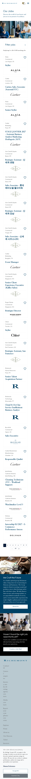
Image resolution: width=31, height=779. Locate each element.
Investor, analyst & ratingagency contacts (5, 689)
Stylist (7, 65)
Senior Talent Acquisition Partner (13, 378)
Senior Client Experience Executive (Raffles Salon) (14, 285)
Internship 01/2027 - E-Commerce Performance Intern (15, 527)
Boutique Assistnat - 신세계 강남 (15, 212)
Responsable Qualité (14, 459)
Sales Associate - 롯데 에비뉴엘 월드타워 (14, 186)
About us (6, 732)
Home (5, 729)
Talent (5, 740)
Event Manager (12, 262)
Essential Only (16, 775)
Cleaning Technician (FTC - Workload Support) (14, 482)
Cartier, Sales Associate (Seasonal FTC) (15, 88)
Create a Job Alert (15, 649)
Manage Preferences (9, 766)
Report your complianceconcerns (5, 714)
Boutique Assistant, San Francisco (15, 352)
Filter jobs (10, 45)
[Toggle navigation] (28, 3)
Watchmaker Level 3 (14, 505)
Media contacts (5, 702)
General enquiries (5, 675)
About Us (15, 606)
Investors (6, 743)
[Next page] (19, 548)
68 (15, 548)
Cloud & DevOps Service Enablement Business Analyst (13, 407)
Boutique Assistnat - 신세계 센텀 (15, 161)
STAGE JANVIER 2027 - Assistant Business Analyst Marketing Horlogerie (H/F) (15, 136)
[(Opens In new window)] (10, 3)
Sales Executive (11, 436)
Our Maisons (7, 736)
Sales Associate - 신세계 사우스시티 (14, 238)
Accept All (16, 771)
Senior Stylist (11, 110)
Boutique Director (13, 311)
